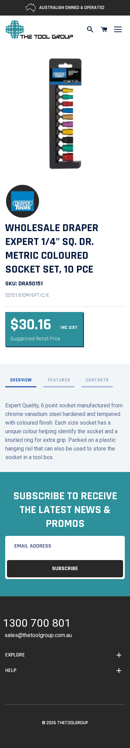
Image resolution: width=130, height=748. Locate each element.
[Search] (90, 29)
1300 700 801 (37, 624)
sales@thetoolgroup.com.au (38, 635)
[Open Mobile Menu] (118, 29)
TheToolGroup (72, 723)
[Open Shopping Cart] (104, 29)
